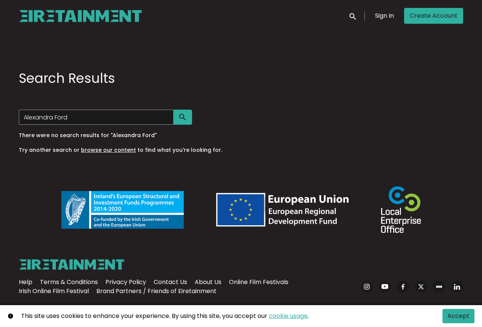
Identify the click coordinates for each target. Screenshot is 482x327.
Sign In (384, 15)
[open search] (353, 16)
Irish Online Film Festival (54, 291)
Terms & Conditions (69, 282)
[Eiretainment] (72, 264)
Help (25, 282)
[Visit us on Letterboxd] (439, 287)
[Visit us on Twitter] (421, 287)
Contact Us (170, 282)
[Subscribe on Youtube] (385, 287)
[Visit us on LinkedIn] (457, 287)
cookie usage (288, 316)
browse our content (108, 150)
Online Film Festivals (258, 282)
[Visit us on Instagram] (367, 287)
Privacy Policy (125, 282)
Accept (458, 316)
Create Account (434, 15)
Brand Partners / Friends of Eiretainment (156, 291)
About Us (208, 282)
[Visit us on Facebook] (403, 287)
